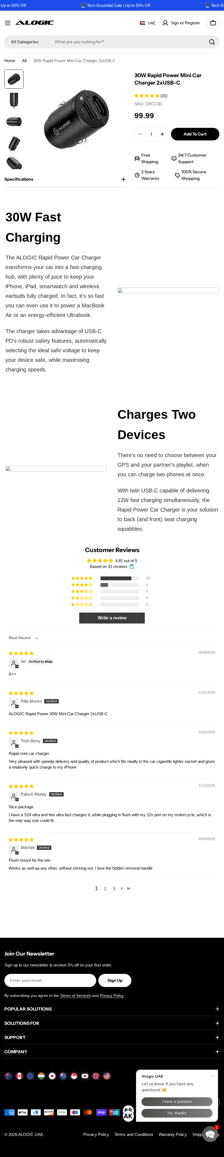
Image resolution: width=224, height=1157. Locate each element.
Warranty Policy (173, 1134)
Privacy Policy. (112, 995)
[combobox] (112, 41)
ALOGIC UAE (30, 1134)
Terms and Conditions (133, 1134)
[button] (147, 95)
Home (9, 60)
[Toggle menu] (7, 23)
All (24, 60)
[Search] (212, 42)
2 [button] (105, 888)
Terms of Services (75, 995)
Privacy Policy (96, 1134)
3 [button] (114, 888)
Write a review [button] (112, 618)
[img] (21, 653)
